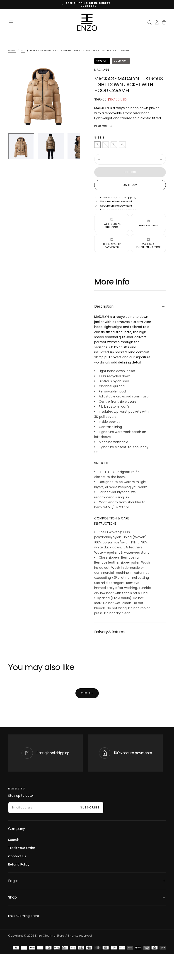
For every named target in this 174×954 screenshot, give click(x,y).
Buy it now (130, 185)
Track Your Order (21, 848)
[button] (11, 22)
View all (87, 693)
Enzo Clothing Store (23, 915)
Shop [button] (12, 897)
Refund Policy (18, 864)
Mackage (101, 70)
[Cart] (164, 22)
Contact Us (17, 856)
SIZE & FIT (101, 463)
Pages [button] (13, 880)
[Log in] (157, 22)
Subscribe (89, 807)
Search (13, 839)
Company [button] (16, 828)
